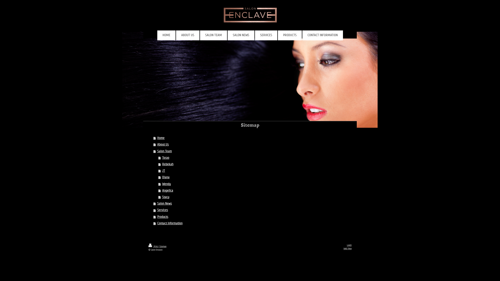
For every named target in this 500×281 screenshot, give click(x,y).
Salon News (164, 203)
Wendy (166, 184)
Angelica (167, 190)
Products (162, 217)
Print (155, 246)
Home (161, 138)
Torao (165, 158)
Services (162, 210)
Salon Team (164, 151)
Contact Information (170, 223)
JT (163, 171)
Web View (347, 248)
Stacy (165, 197)
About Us (163, 144)
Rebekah (167, 164)
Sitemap (162, 246)
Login (349, 245)
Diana (166, 177)
